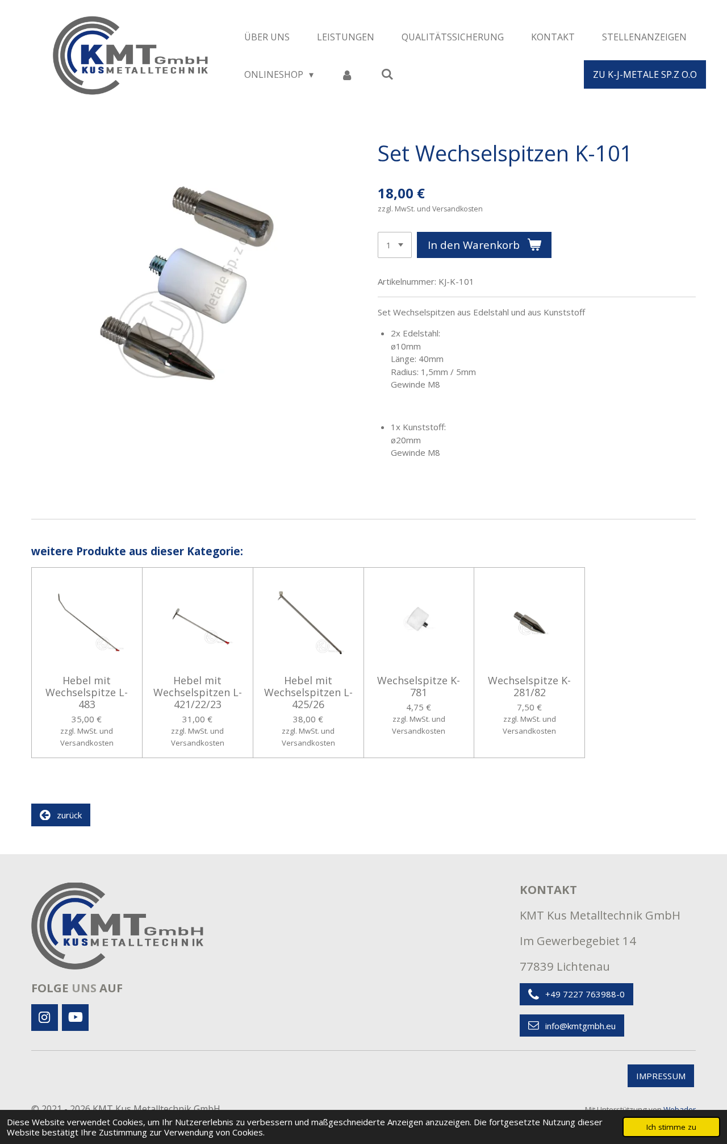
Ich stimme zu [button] (671, 1127)
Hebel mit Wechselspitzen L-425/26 (308, 692)
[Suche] (386, 74)
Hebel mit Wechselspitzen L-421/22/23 (197, 692)
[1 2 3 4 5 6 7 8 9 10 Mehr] (395, 245)
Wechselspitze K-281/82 (529, 686)
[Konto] (347, 74)
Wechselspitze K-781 (418, 686)
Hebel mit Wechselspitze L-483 (86, 692)
